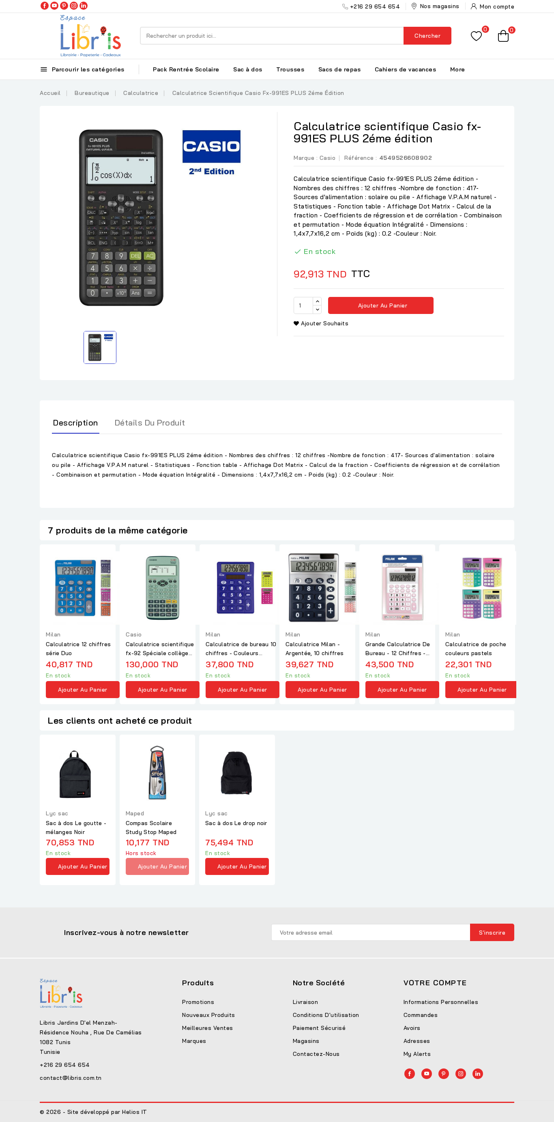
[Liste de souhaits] (476, 35)
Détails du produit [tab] (150, 422)
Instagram (74, 6)
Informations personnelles (441, 1002)
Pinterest (64, 6)
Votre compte (435, 982)
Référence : (360, 157)
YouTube (54, 6)
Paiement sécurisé (319, 1028)
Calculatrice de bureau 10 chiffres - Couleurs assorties (241, 649)
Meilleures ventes (207, 1028)
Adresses (417, 1041)
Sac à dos (247, 69)
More (457, 69)
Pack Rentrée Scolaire (186, 69)
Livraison (305, 1002)
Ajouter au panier (381, 305)
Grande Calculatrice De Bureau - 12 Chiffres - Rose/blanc (397, 649)
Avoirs (412, 1028)
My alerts (417, 1054)
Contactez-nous (316, 1054)
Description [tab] (75, 422)
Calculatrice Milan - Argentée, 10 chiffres (315, 649)
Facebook (45, 6)
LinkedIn (83, 6)
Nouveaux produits (208, 1015)
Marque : (306, 157)
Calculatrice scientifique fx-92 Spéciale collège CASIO (160, 649)
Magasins (306, 1041)
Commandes (421, 1015)
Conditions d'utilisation (326, 1015)
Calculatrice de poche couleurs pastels (475, 649)
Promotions (198, 1002)
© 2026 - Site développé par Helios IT (93, 1112)
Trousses (290, 69)
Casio (328, 157)
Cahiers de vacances (405, 69)
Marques (194, 1041)
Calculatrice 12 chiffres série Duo (78, 649)
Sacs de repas (339, 69)
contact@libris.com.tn (71, 1077)
